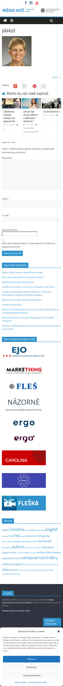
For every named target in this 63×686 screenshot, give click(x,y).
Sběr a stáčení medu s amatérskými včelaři (22, 272)
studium (43, 564)
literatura (48, 547)
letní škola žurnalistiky (33, 547)
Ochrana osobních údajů (37, 682)
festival (5, 536)
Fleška (22, 536)
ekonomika (40, 530)
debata (26, 530)
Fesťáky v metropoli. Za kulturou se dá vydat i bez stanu (28, 287)
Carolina (16, 529)
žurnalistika (15, 574)
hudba (18, 541)
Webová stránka (9, 230)
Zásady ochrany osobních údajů (16, 610)
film (11, 536)
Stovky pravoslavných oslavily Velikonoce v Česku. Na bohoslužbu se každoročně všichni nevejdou (26, 293)
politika (40, 552)
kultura (18, 547)
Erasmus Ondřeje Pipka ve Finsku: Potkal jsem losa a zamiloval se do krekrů (31, 327)
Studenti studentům (12, 304)
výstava (14, 570)
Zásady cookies (20, 682)
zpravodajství (37, 570)
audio (5, 530)
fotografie (43, 536)
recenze (56, 552)
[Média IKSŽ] (31, 9)
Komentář (7, 158)
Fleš (17, 535)
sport (19, 564)
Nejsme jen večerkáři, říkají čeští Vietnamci (21, 300)
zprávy (45, 570)
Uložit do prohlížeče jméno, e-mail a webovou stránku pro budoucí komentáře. (28, 245)
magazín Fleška (9, 552)
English (52, 529)
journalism (33, 541)
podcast (33, 552)
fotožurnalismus (8, 541)
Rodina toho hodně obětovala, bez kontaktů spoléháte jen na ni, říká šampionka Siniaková (30, 311)
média (26, 552)
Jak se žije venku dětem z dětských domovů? (30, 116)
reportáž (7, 558)
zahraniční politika (25, 570)
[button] (58, 631)
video (6, 569)
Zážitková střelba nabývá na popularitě (9, 116)
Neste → (57, 77)
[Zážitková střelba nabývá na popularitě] (11, 100)
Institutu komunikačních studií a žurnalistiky (28, 601)
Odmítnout (31, 667)
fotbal (28, 536)
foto (34, 536)
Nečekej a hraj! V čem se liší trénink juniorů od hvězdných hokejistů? (28, 319)
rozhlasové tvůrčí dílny (38, 557)
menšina (20, 552)
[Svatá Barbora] (51, 100)
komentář (45, 541)
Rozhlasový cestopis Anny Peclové (18, 282)
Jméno (5, 199)
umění (56, 564)
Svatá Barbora (51, 111)
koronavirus (7, 547)
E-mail (5, 215)
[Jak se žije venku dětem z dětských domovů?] (31, 100)
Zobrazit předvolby (31, 675)
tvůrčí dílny (50, 564)
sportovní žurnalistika (31, 564)
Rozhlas (16, 558)
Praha (48, 552)
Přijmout (32, 659)
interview (25, 541)
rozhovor (8, 564)
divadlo (32, 530)
